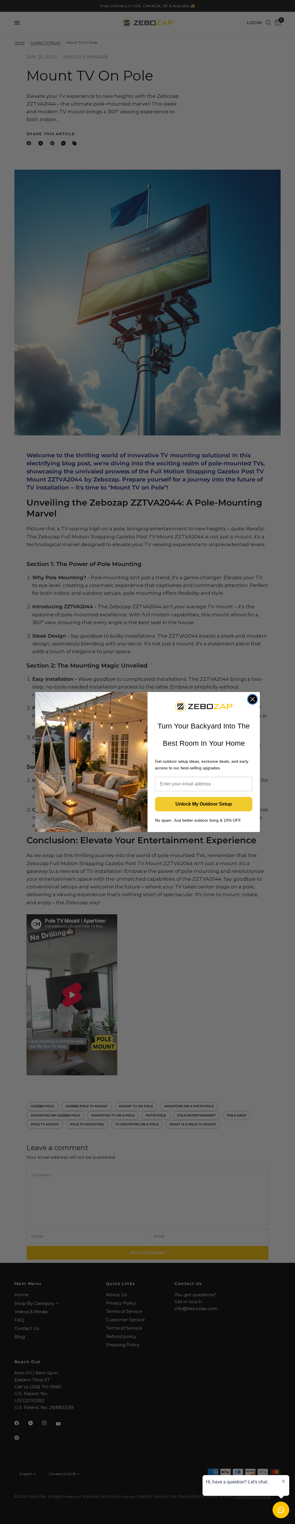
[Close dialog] (252, 699)
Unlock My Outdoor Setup (203, 804)
